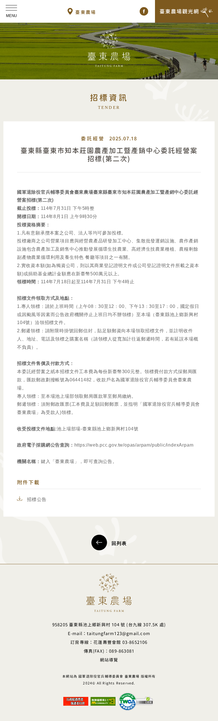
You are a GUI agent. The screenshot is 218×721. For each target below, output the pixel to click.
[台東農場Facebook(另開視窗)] (144, 11)
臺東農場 (85, 12)
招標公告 (37, 499)
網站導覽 (109, 660)
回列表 (119, 543)
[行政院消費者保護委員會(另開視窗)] (75, 699)
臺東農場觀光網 (179, 11)
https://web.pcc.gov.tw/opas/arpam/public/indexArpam (134, 445)
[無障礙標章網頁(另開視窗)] (103, 699)
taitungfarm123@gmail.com (118, 633)
